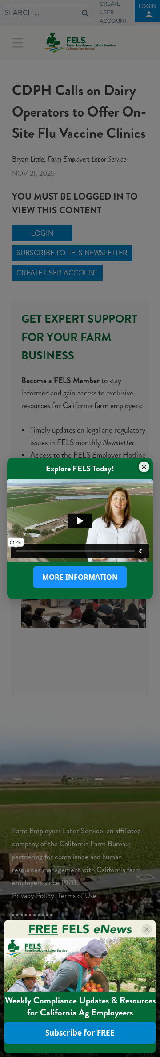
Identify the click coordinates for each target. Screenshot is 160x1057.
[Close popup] (144, 467)
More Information (80, 577)
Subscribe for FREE (80, 1033)
